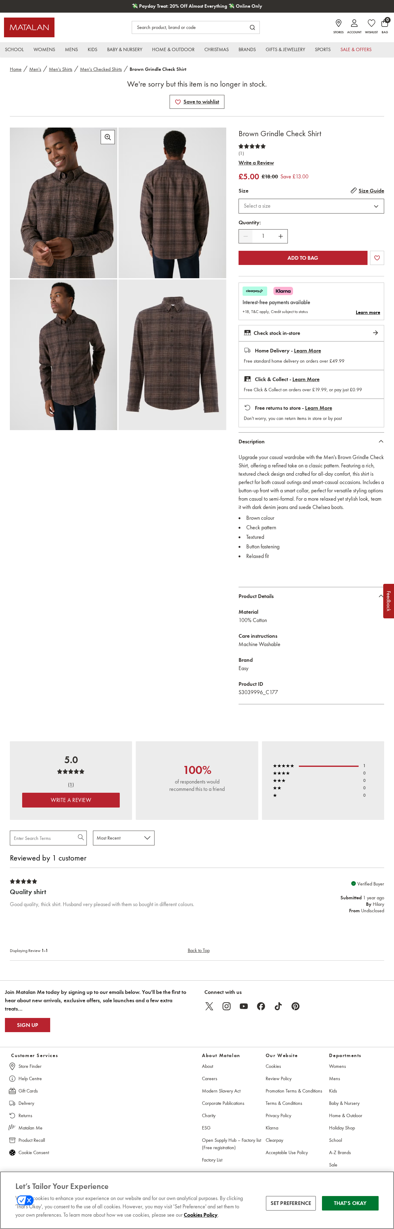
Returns (25, 1115)
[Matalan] (29, 27)
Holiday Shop (342, 1128)
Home (16, 69)
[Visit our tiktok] (278, 1006)
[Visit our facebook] (261, 1006)
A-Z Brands (340, 1152)
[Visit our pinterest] (295, 1006)
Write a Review (256, 162)
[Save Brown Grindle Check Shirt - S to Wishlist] (178, 102)
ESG (206, 1128)
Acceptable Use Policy (287, 1152)
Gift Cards (28, 1091)
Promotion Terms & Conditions (294, 1091)
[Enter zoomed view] (108, 137)
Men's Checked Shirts (101, 69)
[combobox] (311, 206)
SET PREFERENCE (291, 1203)
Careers (209, 1078)
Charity (208, 1115)
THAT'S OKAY (350, 1203)
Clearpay (274, 1140)
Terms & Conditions (284, 1103)
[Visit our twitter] (209, 1006)
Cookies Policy (201, 1214)
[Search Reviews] (81, 838)
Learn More (307, 350)
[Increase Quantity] (280, 236)
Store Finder (30, 1066)
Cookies (273, 1066)
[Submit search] (252, 27)
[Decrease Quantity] (245, 236)
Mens (334, 1078)
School (335, 1140)
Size (243, 190)
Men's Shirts (60, 69)
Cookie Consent (33, 1152)
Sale (333, 1165)
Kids (333, 1091)
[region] (197, 1200)
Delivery (26, 1103)
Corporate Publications (223, 1103)
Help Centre (30, 1078)
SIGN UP (27, 1025)
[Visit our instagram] (226, 1006)
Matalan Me (30, 1128)
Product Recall (31, 1140)
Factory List (212, 1160)
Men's (35, 69)
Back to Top (199, 950)
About (207, 1066)
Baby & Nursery (344, 1103)
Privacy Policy (278, 1115)
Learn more (368, 312)
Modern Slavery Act (221, 1091)
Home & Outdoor (345, 1115)
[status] (263, 236)
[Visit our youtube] (244, 1006)
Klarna (272, 1128)
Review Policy (278, 1078)
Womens (337, 1066)
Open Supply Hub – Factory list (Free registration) (231, 1143)
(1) (241, 153)
